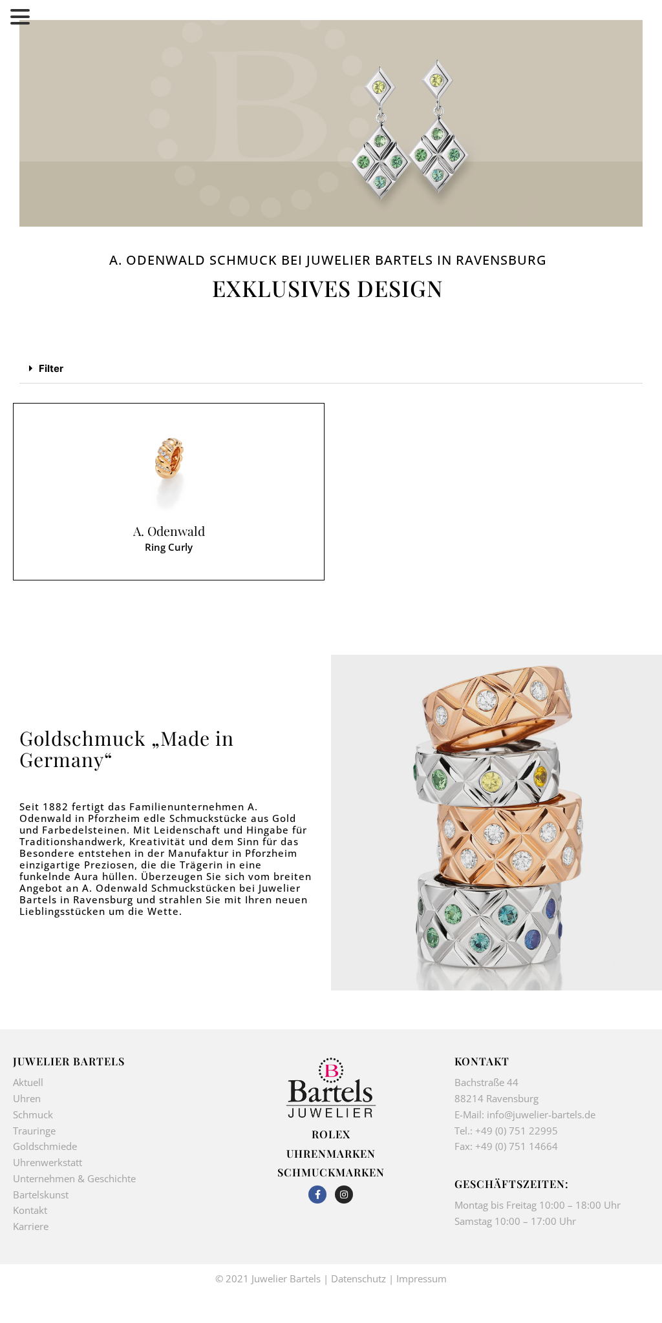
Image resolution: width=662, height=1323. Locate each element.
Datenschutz (358, 1278)
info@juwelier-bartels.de (541, 1114)
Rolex (331, 1134)
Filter (51, 368)
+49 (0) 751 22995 (516, 1130)
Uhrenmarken (331, 1153)
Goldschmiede (45, 1146)
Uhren (27, 1098)
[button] (331, 369)
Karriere (30, 1226)
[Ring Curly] (168, 468)
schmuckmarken (331, 1172)
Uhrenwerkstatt (47, 1162)
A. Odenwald (169, 531)
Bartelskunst (41, 1194)
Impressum (421, 1278)
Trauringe (35, 1130)
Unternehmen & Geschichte (74, 1178)
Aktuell (28, 1082)
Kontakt (30, 1210)
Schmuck (33, 1114)
